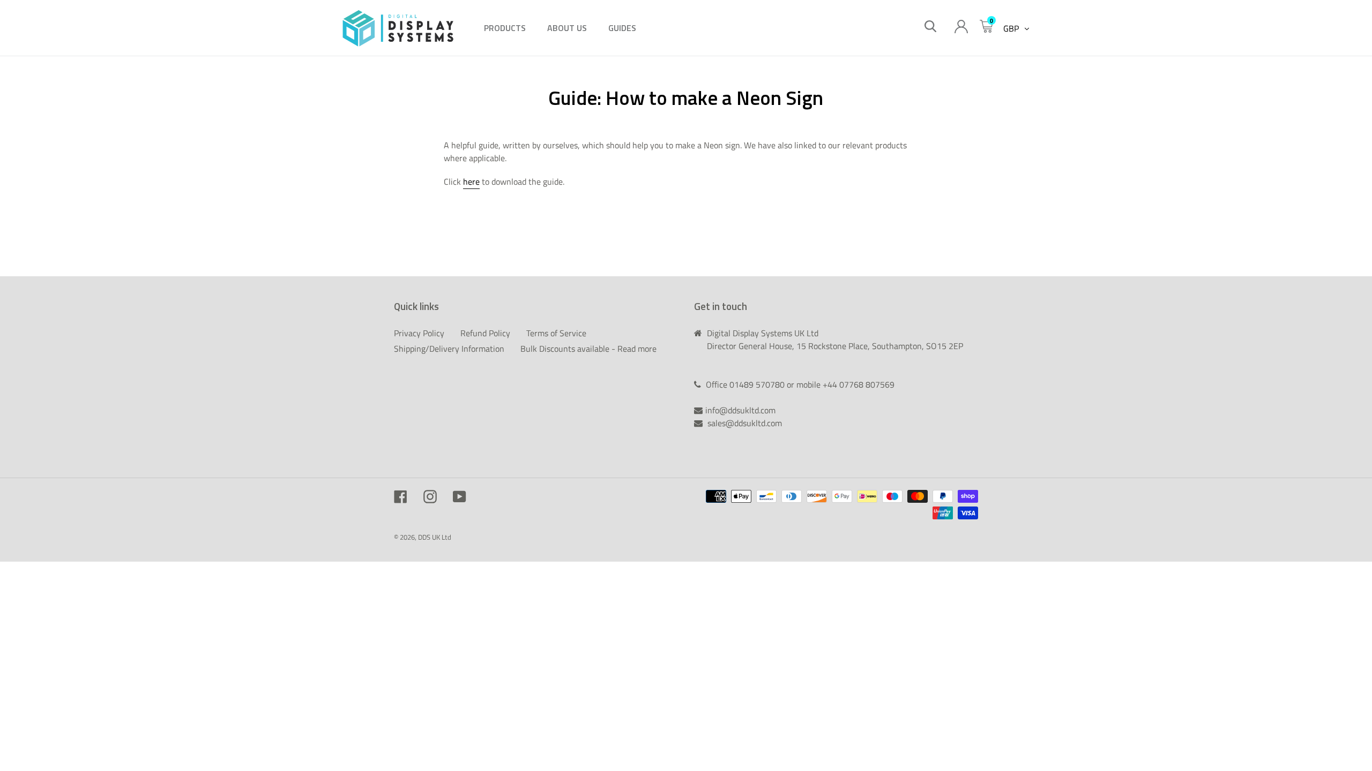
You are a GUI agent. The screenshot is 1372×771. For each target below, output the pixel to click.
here (471, 181)
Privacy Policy (419, 333)
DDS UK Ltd (434, 537)
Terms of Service (556, 333)
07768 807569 (866, 384)
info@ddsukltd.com (740, 410)
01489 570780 (758, 384)
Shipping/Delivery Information (449, 348)
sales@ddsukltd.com (744, 423)
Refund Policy (485, 333)
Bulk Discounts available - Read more (588, 348)
